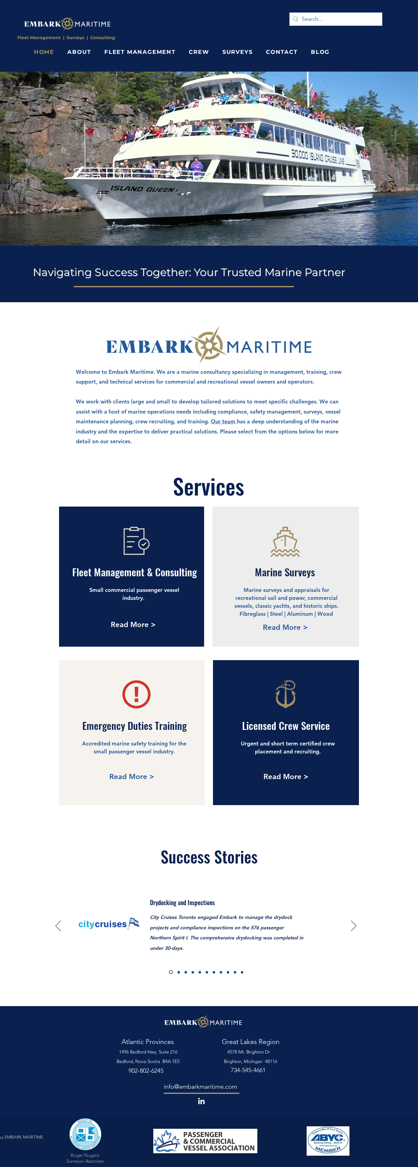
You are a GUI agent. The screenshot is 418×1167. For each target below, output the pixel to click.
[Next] (353, 926)
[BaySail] (193, 972)
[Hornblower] (186, 972)
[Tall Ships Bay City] (228, 972)
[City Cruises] (170, 972)
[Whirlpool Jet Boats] (207, 972)
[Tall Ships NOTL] (214, 972)
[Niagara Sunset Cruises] (221, 972)
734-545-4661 (248, 1070)
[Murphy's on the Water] (178, 972)
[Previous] (58, 926)
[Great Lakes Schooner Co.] (200, 972)
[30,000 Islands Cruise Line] (242, 972)
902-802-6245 (146, 1070)
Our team (224, 421)
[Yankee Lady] (235, 972)
